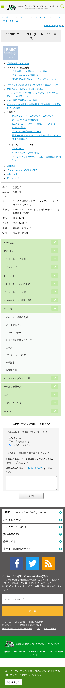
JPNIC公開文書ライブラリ (19, 340)
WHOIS (7, 411)
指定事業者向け (12, 534)
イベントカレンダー (14, 403)
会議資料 (10, 347)
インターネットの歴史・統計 (18, 300)
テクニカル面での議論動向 (25, 75)
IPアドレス (9, 250)
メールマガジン (13, 325)
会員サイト (9, 541)
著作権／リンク (9, 625)
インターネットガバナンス (17, 284)
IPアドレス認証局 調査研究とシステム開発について (32, 85)
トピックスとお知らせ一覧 (17, 378)
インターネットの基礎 (15, 259)
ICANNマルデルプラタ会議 (25, 152)
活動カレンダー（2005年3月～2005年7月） (34, 116)
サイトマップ (10, 267)
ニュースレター (40, 17)
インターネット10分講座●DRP (22, 170)
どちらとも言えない (21, 445)
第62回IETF (18, 148)
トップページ (7, 17)
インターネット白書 (16, 355)
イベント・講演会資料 (17, 317)
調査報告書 (11, 370)
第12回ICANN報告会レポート (26, 131)
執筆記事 (10, 362)
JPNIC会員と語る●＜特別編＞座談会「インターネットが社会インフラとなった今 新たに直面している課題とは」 (33, 93)
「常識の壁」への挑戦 (18, 63)
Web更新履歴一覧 (12, 386)
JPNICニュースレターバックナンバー (24, 512)
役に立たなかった (20, 441)
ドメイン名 (9, 275)
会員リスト (12, 174)
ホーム (8, 622)
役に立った (16, 438)
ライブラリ (23, 17)
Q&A (6, 395)
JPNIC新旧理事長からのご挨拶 (22, 100)
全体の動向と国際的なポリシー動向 (29, 71)
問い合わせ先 (13, 178)
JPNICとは (9, 242)
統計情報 (11, 166)
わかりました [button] (13, 682)
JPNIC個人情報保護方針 (31, 625)
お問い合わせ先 (35, 468)
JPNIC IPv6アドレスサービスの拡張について (34, 79)
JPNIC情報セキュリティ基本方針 (17, 628)
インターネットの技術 (15, 292)
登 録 (32, 611)
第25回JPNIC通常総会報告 (25, 119)
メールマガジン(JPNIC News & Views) (22, 576)
